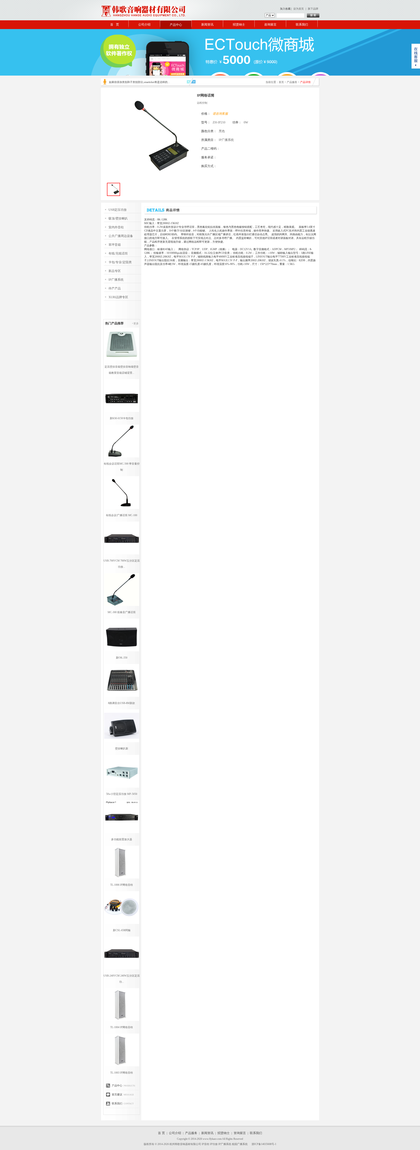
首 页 (114, 24)
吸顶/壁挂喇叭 (118, 218)
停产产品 (114, 288)
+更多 (135, 323)
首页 (281, 82)
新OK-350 (121, 657)
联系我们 (302, 24)
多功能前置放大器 (121, 839)
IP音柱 (205, 1144)
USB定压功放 (117, 209)
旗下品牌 (313, 8)
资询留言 (240, 1133)
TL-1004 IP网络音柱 (121, 1027)
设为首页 (298, 8)
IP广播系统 (116, 279)
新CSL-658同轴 (121, 930)
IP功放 (214, 1144)
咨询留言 (270, 24)
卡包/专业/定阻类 (120, 262)
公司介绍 (144, 24)
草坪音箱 (114, 244)
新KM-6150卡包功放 (121, 418)
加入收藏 (285, 8)
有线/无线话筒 (118, 253)
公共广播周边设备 (120, 236)
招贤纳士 (239, 24)
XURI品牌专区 (118, 297)
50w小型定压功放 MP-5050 (121, 793)
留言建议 (117, 1094)
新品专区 (114, 271)
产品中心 (176, 24)
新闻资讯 (207, 24)
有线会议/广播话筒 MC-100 (121, 515)
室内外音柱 (116, 227)
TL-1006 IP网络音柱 (121, 884)
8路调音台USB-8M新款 (121, 703)
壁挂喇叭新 (121, 748)
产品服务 (292, 82)
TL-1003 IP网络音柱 (121, 1072)
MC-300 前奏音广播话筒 (122, 612)
